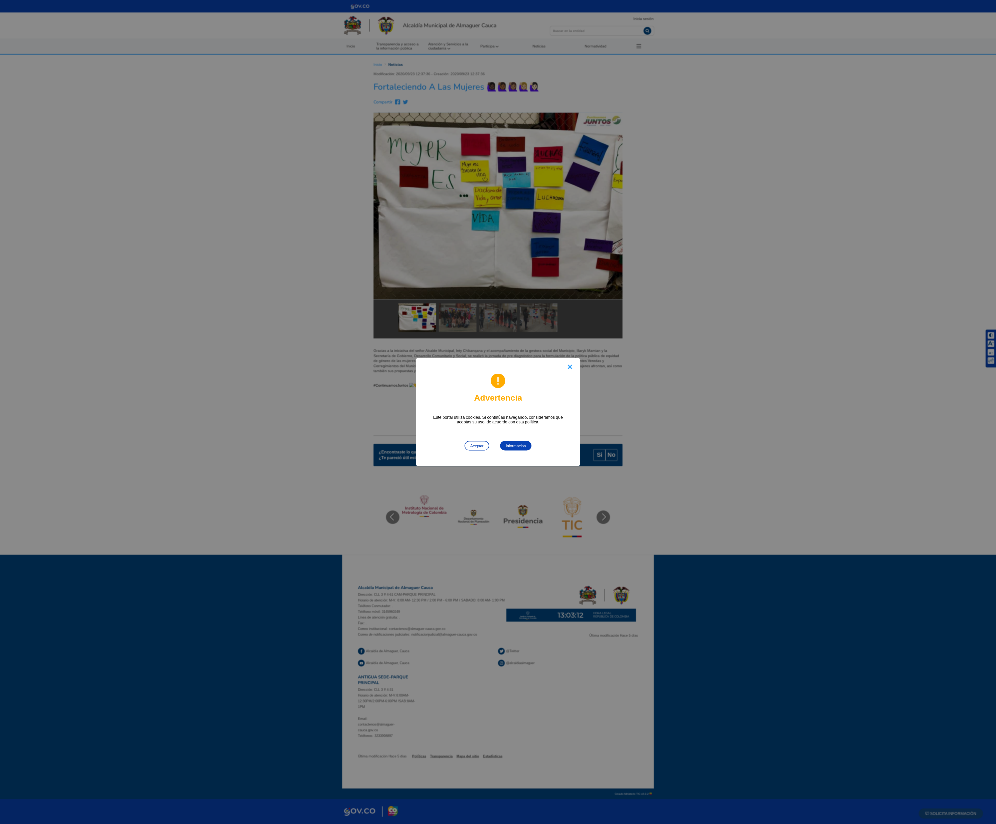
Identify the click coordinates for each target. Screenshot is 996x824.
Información (516, 446)
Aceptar (476, 446)
